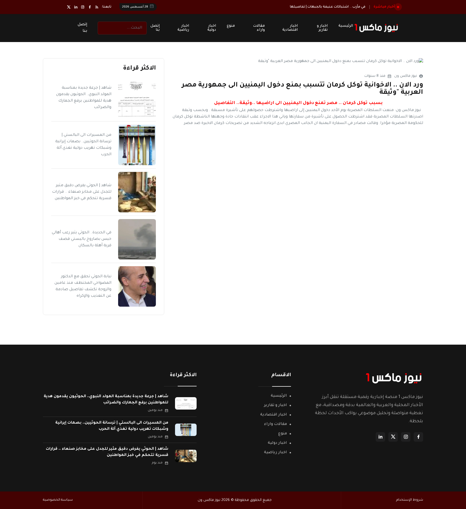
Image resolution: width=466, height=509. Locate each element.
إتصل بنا (155, 28)
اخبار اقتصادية (290, 28)
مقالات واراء (259, 28)
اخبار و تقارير (322, 28)
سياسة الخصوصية (58, 500)
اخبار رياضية (183, 28)
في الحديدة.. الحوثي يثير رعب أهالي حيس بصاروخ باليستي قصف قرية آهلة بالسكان (81, 239)
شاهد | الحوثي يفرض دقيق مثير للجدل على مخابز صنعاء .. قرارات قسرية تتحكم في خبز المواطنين (81, 192)
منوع (231, 26)
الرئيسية (345, 26)
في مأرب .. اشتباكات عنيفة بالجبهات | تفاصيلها (327, 7)
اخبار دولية (211, 28)
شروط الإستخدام (409, 500)
